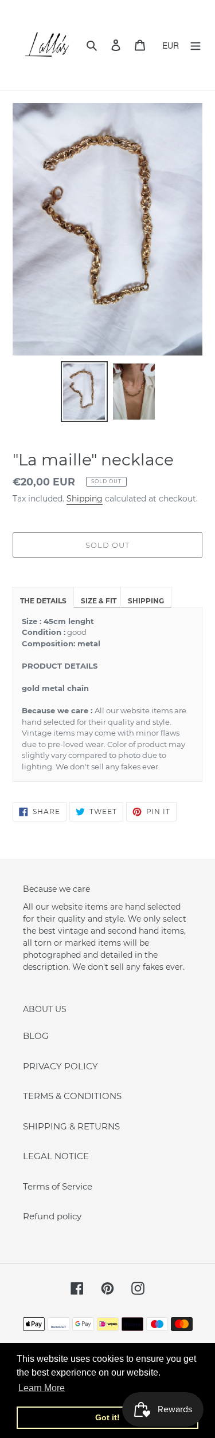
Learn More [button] (41, 1388)
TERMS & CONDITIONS (72, 1096)
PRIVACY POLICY (60, 1066)
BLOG (36, 1035)
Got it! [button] (107, 1417)
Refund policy (52, 1216)
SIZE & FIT (98, 600)
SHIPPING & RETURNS (71, 1126)
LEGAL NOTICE (56, 1156)
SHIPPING (146, 600)
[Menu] (195, 45)
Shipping (85, 498)
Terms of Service (57, 1186)
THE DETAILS (43, 600)
